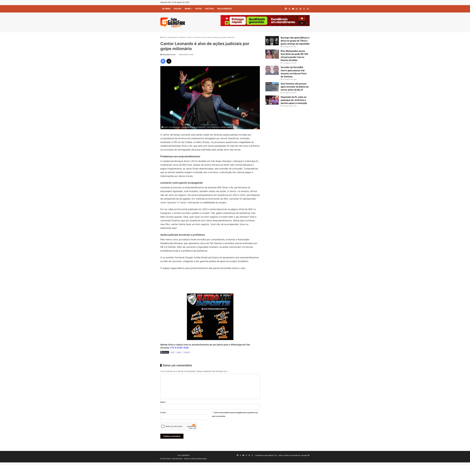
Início (164, 37)
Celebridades (173, 37)
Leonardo (187, 352)
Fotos (198, 8)
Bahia (187, 8)
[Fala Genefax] (172, 23)
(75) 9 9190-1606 (179, 347)
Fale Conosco (224, 8)
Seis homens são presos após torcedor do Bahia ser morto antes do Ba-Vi (295, 86)
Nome (163, 402)
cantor (172, 352)
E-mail (163, 412)
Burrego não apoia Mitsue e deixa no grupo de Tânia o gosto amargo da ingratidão (295, 40)
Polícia (177, 8)
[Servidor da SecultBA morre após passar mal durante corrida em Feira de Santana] (272, 70)
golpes (179, 352)
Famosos (182, 37)
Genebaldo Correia (169, 54)
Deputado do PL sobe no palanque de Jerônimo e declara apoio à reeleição (294, 100)
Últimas (166, 8)
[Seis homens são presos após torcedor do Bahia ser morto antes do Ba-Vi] (272, 86)
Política (209, 8)
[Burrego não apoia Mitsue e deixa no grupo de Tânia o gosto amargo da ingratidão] (272, 40)
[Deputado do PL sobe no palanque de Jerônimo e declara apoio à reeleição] (272, 100)
